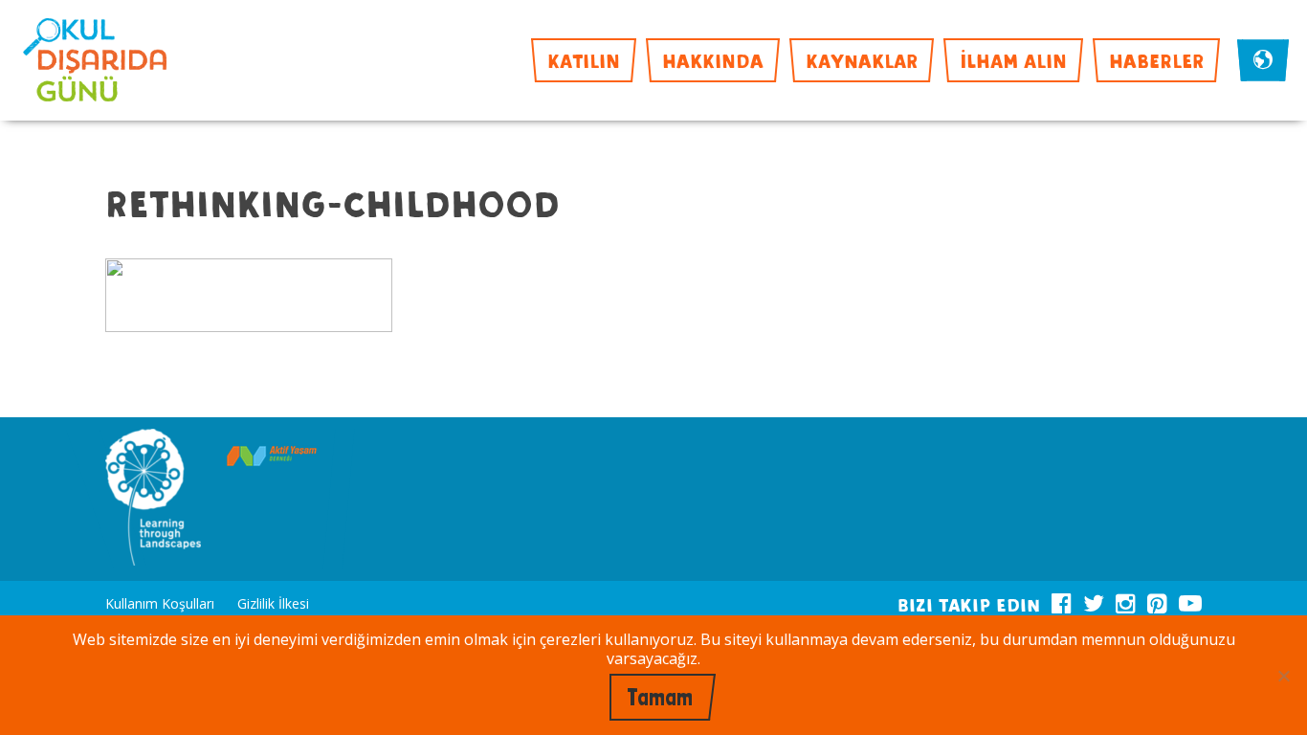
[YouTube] (1190, 600)
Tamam (660, 697)
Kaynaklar (862, 59)
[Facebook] (1062, 600)
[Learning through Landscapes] (153, 499)
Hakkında (713, 59)
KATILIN (583, 59)
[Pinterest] (1157, 600)
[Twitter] (1093, 600)
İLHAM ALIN (1013, 59)
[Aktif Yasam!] (272, 458)
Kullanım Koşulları (159, 603)
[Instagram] (1126, 600)
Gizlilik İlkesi (273, 603)
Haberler (1156, 59)
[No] (1283, 675)
